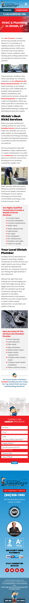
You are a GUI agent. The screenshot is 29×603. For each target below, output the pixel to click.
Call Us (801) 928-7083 (15, 14)
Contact (4, 382)
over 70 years (9, 38)
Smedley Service (8, 128)
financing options (8, 99)
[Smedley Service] (10, 4)
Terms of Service (22, 583)
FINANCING (7, 10)
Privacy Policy (10, 583)
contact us (8, 155)
